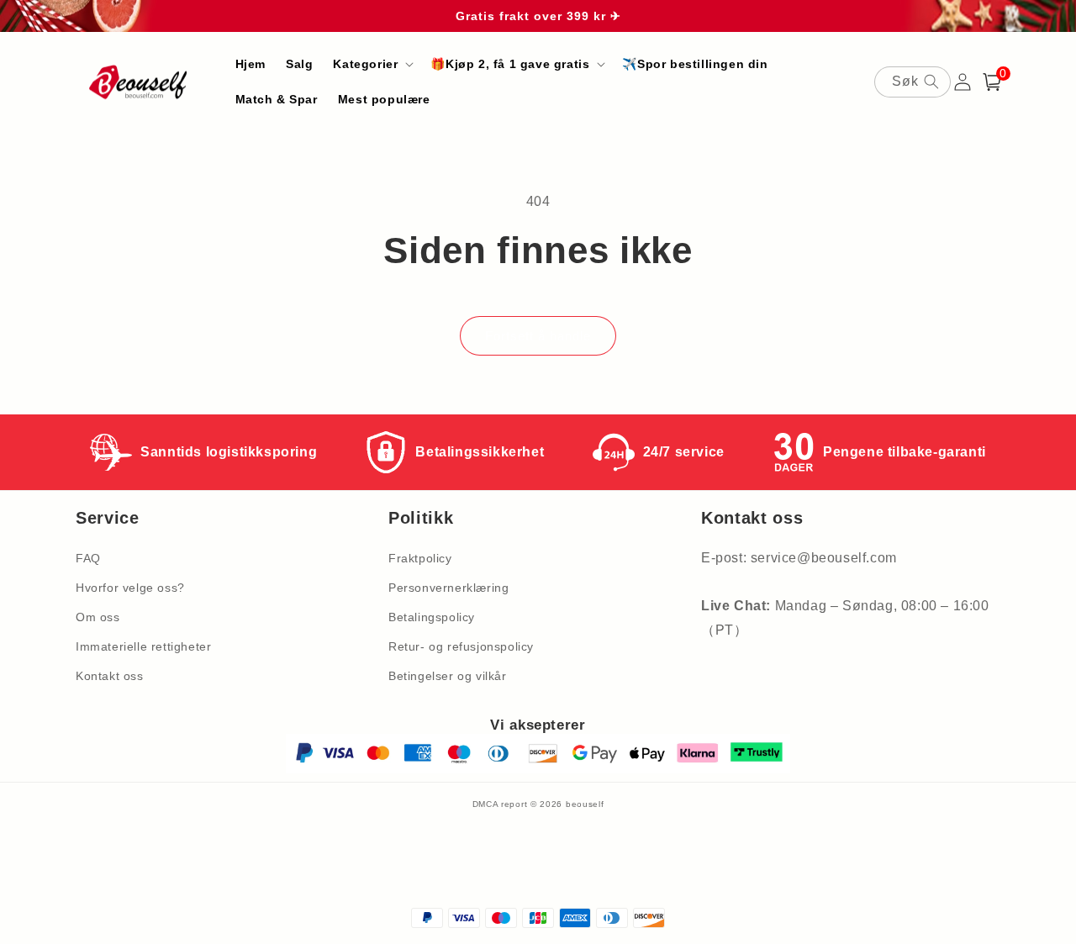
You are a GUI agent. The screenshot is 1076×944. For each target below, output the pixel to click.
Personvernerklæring (448, 587)
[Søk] (931, 81)
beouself (585, 804)
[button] (371, 64)
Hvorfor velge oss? (130, 587)
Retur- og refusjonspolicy (461, 646)
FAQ (88, 558)
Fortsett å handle (538, 336)
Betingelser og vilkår (447, 676)
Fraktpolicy (420, 558)
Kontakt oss (110, 676)
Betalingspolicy (431, 617)
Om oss (98, 617)
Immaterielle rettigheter (143, 646)
